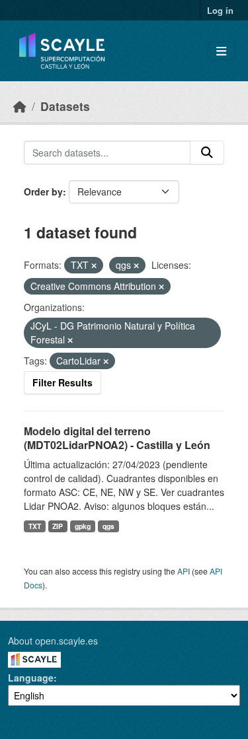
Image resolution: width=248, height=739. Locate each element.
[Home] (19, 106)
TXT (34, 526)
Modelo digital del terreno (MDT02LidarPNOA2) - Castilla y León (117, 437)
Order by (43, 191)
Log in (220, 10)
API (183, 571)
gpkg (83, 526)
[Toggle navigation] (221, 51)
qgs (108, 526)
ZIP (57, 526)
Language (31, 677)
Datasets (65, 106)
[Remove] (94, 265)
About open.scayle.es (53, 640)
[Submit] (207, 152)
